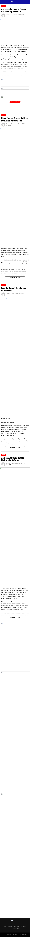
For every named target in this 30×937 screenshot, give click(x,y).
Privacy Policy (16, 928)
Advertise (23, 926)
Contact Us (17, 926)
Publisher (10, 16)
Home (5, 926)
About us (10, 926)
